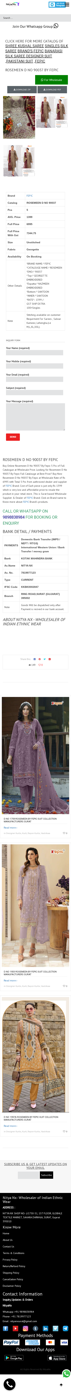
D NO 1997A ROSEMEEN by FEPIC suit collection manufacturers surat (31, 1118)
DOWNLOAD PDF (53, 89)
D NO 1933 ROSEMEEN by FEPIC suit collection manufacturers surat (30, 973)
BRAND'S (25, 51)
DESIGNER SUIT (39, 56)
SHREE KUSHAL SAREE (24, 46)
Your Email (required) (17, 374)
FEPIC (38, 51)
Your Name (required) (18, 348)
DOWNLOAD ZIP (22, 89)
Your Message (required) (19, 401)
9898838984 (14, 517)
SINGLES (52, 46)
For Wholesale (53, 80)
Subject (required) (16, 388)
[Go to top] (61, 1385)
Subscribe (46, 1175)
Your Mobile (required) (18, 361)
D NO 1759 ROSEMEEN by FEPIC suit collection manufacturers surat (30, 820)
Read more (10, 827)
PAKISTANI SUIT (19, 61)
